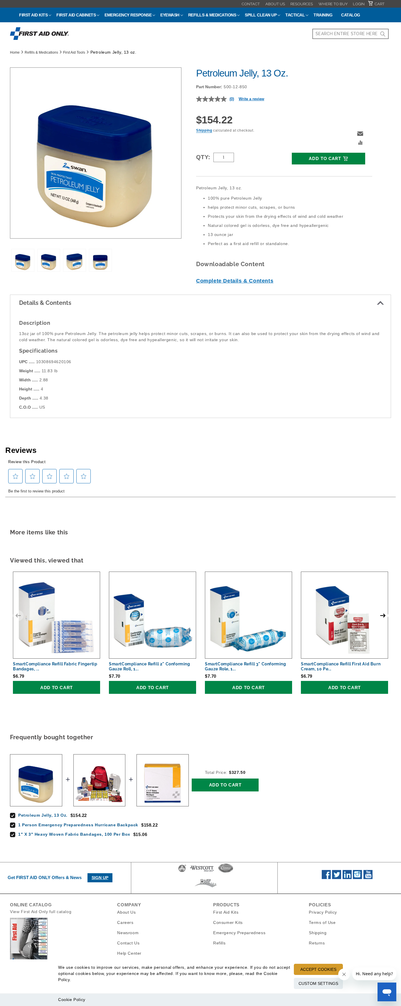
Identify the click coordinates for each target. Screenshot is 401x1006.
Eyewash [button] (169, 15)
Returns (317, 943)
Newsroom (128, 932)
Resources (301, 4)
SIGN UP (100, 877)
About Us (275, 4)
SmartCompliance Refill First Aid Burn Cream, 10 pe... (340, 666)
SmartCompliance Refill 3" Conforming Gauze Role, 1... (245, 666)
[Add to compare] (360, 143)
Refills (219, 943)
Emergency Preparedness (239, 932)
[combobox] (350, 34)
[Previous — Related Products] (18, 615)
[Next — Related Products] (383, 615)
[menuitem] (251, 4)
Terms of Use (322, 922)
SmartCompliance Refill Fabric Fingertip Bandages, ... (55, 666)
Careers (125, 922)
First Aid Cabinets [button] (76, 15)
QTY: (203, 157)
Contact (251, 4)
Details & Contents (45, 302)
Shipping (204, 130)
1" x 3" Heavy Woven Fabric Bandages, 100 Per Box (74, 834)
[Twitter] (336, 877)
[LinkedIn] (347, 877)
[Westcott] (202, 871)
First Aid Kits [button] (33, 15)
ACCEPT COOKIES (318, 969)
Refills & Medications (41, 52)
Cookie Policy (71, 999)
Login (359, 4)
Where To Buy (333, 4)
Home (15, 52)
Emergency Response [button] (128, 15)
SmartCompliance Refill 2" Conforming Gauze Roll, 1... (149, 666)
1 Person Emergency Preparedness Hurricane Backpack (78, 825)
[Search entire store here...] (383, 34)
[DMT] (205, 887)
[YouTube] (368, 877)
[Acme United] (182, 871)
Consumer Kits (228, 922)
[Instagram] (357, 877)
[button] (360, 133)
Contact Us (128, 943)
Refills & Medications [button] (212, 15)
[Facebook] (326, 877)
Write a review (251, 99)
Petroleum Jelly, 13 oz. (43, 815)
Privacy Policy (323, 912)
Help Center (129, 953)
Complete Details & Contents (234, 281)
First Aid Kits (225, 912)
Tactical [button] (295, 15)
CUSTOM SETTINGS (318, 983)
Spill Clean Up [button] (261, 15)
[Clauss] (225, 871)
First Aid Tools (74, 52)
